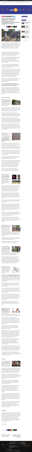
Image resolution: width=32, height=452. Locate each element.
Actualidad (3, 16)
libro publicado (4, 64)
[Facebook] (24, 0)
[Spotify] (27, 0)
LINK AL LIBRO (4, 422)
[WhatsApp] (12, 27)
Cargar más (25, 40)
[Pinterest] (10, 27)
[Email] (14, 27)
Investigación (14, 16)
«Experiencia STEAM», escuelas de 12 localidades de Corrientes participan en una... (27, 27)
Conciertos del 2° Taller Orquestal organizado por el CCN (27, 23)
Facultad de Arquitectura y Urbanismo (8, 16)
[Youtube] (29, 0)
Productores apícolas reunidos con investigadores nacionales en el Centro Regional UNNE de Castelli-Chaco (16, 436)
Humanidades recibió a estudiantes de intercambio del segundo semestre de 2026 (27, 32)
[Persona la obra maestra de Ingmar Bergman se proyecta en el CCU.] (23, 37)
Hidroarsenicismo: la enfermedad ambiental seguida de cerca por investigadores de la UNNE (6, 435)
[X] (28, 0)
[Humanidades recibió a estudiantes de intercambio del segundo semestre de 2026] (23, 32)
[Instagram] (26, 0)
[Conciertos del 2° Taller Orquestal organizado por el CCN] (23, 23)
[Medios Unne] (16, 9)
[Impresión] (16, 27)
